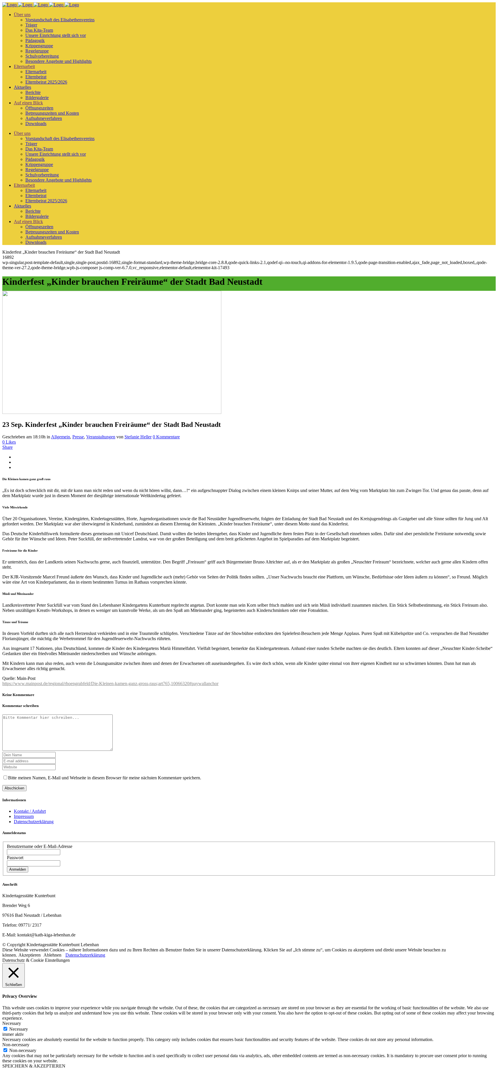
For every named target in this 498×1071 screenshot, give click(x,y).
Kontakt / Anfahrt (30, 811)
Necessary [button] (11, 1023)
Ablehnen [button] (52, 955)
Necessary (18, 1029)
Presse (78, 436)
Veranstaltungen (100, 436)
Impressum (24, 816)
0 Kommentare (166, 436)
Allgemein (60, 436)
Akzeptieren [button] (29, 955)
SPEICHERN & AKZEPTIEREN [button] (33, 1066)
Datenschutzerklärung (34, 821)
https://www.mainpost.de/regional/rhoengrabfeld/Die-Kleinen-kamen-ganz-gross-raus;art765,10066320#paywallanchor (110, 683)
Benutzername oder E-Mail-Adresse (39, 846)
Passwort (15, 857)
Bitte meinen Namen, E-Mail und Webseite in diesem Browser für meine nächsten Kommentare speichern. (104, 777)
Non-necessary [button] (15, 1044)
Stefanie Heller (138, 436)
